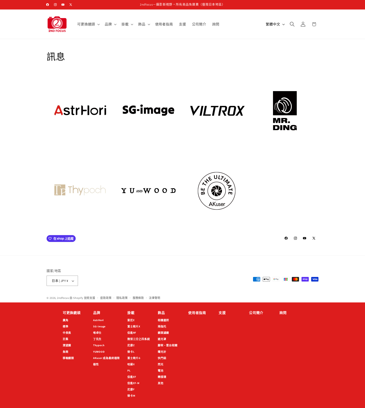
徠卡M (131, 395)
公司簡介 (256, 313)
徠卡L (130, 351)
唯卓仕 (97, 332)
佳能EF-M (133, 383)
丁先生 (97, 339)
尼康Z (131, 345)
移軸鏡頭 (68, 358)
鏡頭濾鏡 (163, 332)
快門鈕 (162, 358)
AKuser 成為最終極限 (106, 358)
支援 (222, 313)
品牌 (96, 313)
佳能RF (131, 332)
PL (129, 370)
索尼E (131, 320)
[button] (88, 24)
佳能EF (131, 377)
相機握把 (163, 320)
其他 (160, 383)
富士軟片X (133, 326)
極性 (96, 364)
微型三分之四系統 (138, 339)
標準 (65, 326)
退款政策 (106, 298)
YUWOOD (99, 351)
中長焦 (67, 332)
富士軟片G (133, 358)
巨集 (65, 339)
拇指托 (162, 326)
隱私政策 (122, 298)
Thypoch (98, 345)
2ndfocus (63, 298)
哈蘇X (131, 364)
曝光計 (162, 351)
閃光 (160, 364)
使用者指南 (197, 313)
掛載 (131, 313)
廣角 (65, 320)
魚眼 (65, 351)
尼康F (130, 389)
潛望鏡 (67, 345)
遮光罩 (162, 339)
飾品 (161, 313)
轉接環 (162, 377)
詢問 (283, 313)
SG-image (99, 326)
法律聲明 (154, 298)
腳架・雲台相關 (167, 345)
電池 (160, 370)
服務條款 (138, 298)
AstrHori (98, 320)
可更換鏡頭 (72, 313)
